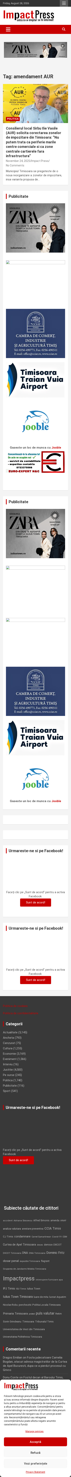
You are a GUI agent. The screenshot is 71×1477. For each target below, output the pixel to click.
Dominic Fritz (55, 1253)
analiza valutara (12, 1228)
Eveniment (10, 1059)
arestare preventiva (32, 1228)
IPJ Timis (9, 1288)
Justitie (8, 1069)
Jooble (56, 447)
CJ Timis (8, 1236)
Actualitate (10, 1032)
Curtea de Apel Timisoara (19, 1244)
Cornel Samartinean (41, 1236)
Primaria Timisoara (15, 1313)
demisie (48, 1244)
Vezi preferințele (35, 1463)
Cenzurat (9, 1043)
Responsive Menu (64, 3)
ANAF (63, 1220)
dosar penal (11, 1261)
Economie (9, 1053)
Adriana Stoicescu (23, 1220)
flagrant (45, 1261)
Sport (6, 1091)
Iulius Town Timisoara (18, 1297)
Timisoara (28, 1321)
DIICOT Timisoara (12, 1253)
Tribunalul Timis (44, 1321)
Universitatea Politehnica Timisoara (22, 1336)
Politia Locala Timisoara (46, 1304)
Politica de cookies (15, 1006)
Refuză (35, 1453)
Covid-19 (57, 1236)
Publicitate (10, 1085)
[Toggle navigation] (8, 29)
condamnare (22, 1236)
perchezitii (25, 1304)
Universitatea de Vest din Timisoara (24, 1329)
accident (8, 1220)
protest (32, 1314)
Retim (58, 1313)
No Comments (15, 165)
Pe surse (8, 1075)
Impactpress (19, 1278)
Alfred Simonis (41, 1220)
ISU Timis (21, 1288)
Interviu (8, 1064)
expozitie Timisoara (30, 1261)
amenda (54, 1220)
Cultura (7, 1048)
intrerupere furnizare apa (49, 1279)
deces (40, 1245)
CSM (65, 1236)
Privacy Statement (35, 1472)
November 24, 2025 (18, 160)
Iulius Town (33, 1288)
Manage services (34, 1431)
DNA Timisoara (37, 1253)
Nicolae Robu (10, 1304)
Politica (13, 119)
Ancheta (8, 1037)
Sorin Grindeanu (12, 1321)
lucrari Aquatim (57, 1296)
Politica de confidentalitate (20, 1013)
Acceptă (35, 1442)
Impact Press (40, 160)
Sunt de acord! (35, 902)
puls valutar (45, 1313)
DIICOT (57, 1244)
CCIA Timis (52, 1228)
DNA (25, 1253)
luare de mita (41, 1296)
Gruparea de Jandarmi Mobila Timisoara (24, 1268)
